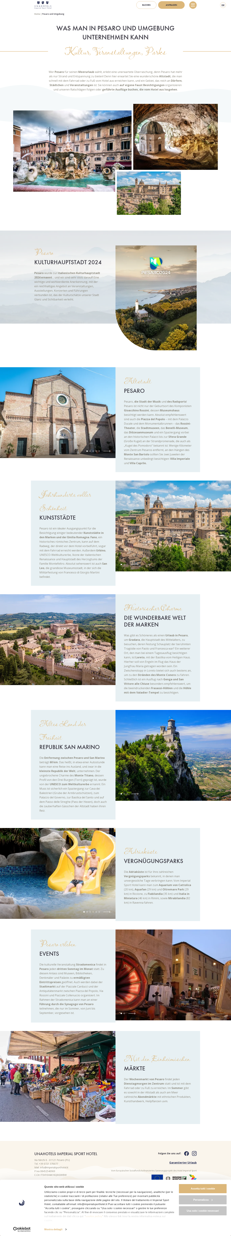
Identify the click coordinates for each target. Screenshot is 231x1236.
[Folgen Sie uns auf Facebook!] (185, 1153)
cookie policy (94, 1216)
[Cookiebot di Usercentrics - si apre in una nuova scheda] (22, 1229)
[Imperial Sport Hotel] (42, 5)
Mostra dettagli (53, 1229)
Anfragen (171, 5)
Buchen (146, 5)
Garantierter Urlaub (183, 1162)
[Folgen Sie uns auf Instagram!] (193, 1153)
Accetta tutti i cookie (203, 1188)
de (223, 5)
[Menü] (193, 5)
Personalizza (201, 1199)
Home (37, 14)
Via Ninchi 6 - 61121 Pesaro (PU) (52, 1160)
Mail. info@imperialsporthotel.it (51, 1167)
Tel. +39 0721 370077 (46, 1163)
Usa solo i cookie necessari (203, 1210)
